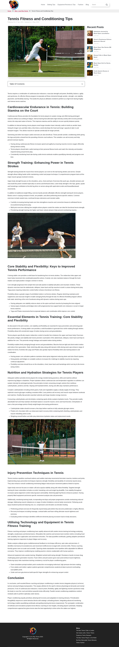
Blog (87, 4)
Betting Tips (51, 4)
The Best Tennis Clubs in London (85, 630)
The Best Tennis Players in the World (86, 637)
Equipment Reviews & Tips (66, 4)
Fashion (80, 4)
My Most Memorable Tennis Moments (86, 640)
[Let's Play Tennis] (14, 4)
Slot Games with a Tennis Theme (85, 633)
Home (43, 4)
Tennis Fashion (80, 642)
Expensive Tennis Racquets (83, 635)
